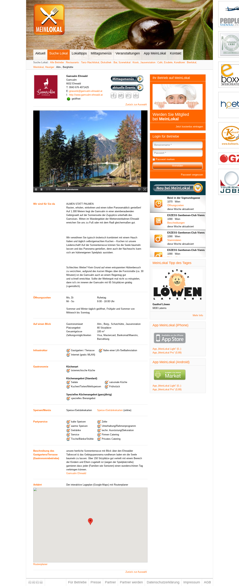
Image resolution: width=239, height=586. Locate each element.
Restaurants (72, 62)
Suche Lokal (58, 53)
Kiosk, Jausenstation (144, 62)
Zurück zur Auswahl (136, 104)
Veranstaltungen (128, 53)
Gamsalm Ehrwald (76, 473)
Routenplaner (40, 564)
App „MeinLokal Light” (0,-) (167, 348)
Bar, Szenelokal (122, 62)
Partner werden (131, 582)
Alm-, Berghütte (64, 67)
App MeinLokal (155, 53)
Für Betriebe (77, 582)
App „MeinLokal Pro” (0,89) (167, 352)
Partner (110, 582)
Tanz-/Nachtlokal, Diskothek (96, 62)
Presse (96, 582)
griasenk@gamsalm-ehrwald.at (85, 91)
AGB (207, 582)
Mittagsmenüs (101, 53)
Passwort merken (165, 159)
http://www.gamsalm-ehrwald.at (86, 94)
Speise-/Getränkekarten (110, 410)
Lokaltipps (79, 53)
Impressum (191, 582)
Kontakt (175, 53)
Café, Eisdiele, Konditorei (171, 62)
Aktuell (40, 53)
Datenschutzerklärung (163, 582)
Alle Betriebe (57, 62)
